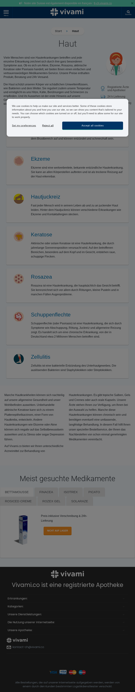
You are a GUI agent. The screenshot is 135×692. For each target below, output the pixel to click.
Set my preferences (24, 125)
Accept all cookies (93, 125)
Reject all (48, 125)
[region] (67, 118)
